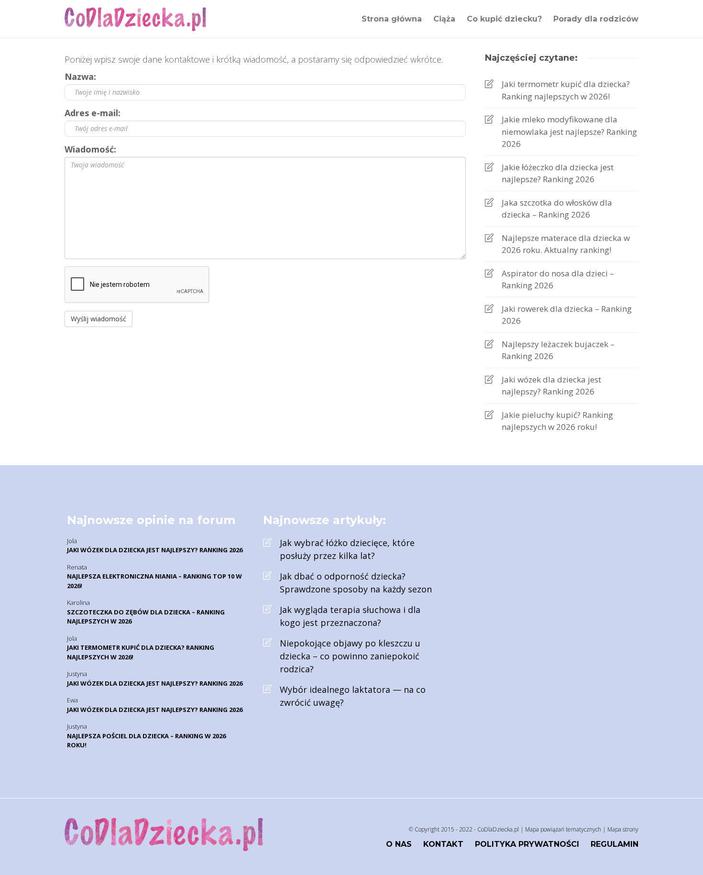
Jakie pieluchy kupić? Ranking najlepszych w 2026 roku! (557, 421)
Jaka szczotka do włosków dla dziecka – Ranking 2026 (557, 208)
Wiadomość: (90, 149)
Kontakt (443, 844)
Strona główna (392, 18)
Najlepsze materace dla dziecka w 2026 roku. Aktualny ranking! (566, 244)
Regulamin (614, 844)
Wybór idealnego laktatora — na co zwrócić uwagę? (353, 696)
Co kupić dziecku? (504, 18)
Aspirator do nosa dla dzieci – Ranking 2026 (558, 279)
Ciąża (444, 18)
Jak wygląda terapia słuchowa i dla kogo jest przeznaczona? (350, 616)
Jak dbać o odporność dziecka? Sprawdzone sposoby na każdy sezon (356, 582)
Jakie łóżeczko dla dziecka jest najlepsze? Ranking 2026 (558, 173)
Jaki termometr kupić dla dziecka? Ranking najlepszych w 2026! (566, 90)
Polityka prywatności (527, 844)
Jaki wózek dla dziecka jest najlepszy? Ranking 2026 (551, 385)
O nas (399, 844)
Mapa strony (622, 829)
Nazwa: (80, 76)
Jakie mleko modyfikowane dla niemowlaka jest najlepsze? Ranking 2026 (569, 131)
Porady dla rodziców (595, 18)
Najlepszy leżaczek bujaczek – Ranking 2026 (558, 350)
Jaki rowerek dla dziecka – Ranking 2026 (567, 315)
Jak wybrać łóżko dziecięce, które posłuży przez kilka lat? (347, 549)
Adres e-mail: (93, 113)
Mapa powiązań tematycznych (563, 829)
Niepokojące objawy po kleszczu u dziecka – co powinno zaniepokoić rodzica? (350, 656)
